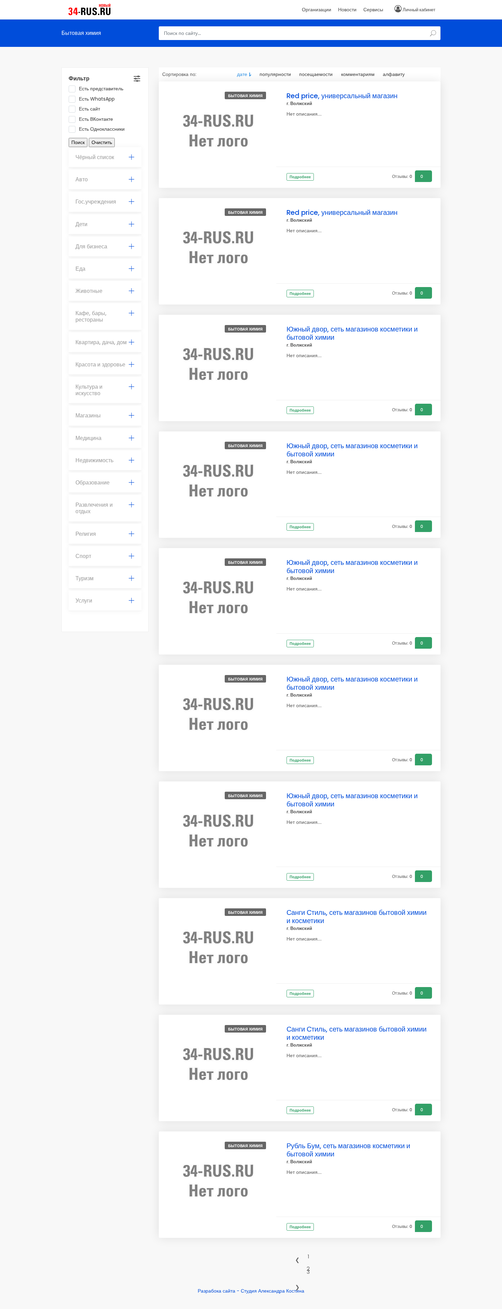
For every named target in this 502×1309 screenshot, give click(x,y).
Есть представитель (101, 89)
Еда (80, 268)
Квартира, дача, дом (101, 342)
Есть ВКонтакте (96, 119)
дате (242, 74)
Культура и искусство (88, 390)
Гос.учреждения (95, 201)
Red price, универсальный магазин (342, 96)
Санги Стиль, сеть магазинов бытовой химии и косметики (357, 916)
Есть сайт (89, 109)
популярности (275, 74)
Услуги (83, 600)
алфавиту (394, 74)
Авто (81, 179)
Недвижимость (94, 460)
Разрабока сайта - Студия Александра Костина (251, 1290)
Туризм (84, 578)
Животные (88, 291)
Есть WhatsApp (97, 99)
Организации (316, 9)
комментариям (358, 74)
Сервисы (373, 9)
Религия (85, 534)
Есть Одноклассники (102, 129)
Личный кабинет (419, 10)
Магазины (88, 415)
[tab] (105, 157)
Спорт (83, 556)
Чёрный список (94, 157)
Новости (347, 9)
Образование (92, 482)
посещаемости (316, 74)
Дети (81, 224)
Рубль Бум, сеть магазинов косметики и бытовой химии (348, 1150)
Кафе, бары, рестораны (91, 316)
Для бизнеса (91, 246)
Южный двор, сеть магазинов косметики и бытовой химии (352, 333)
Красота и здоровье (100, 364)
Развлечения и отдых (94, 508)
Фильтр (79, 78)
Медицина (88, 438)
